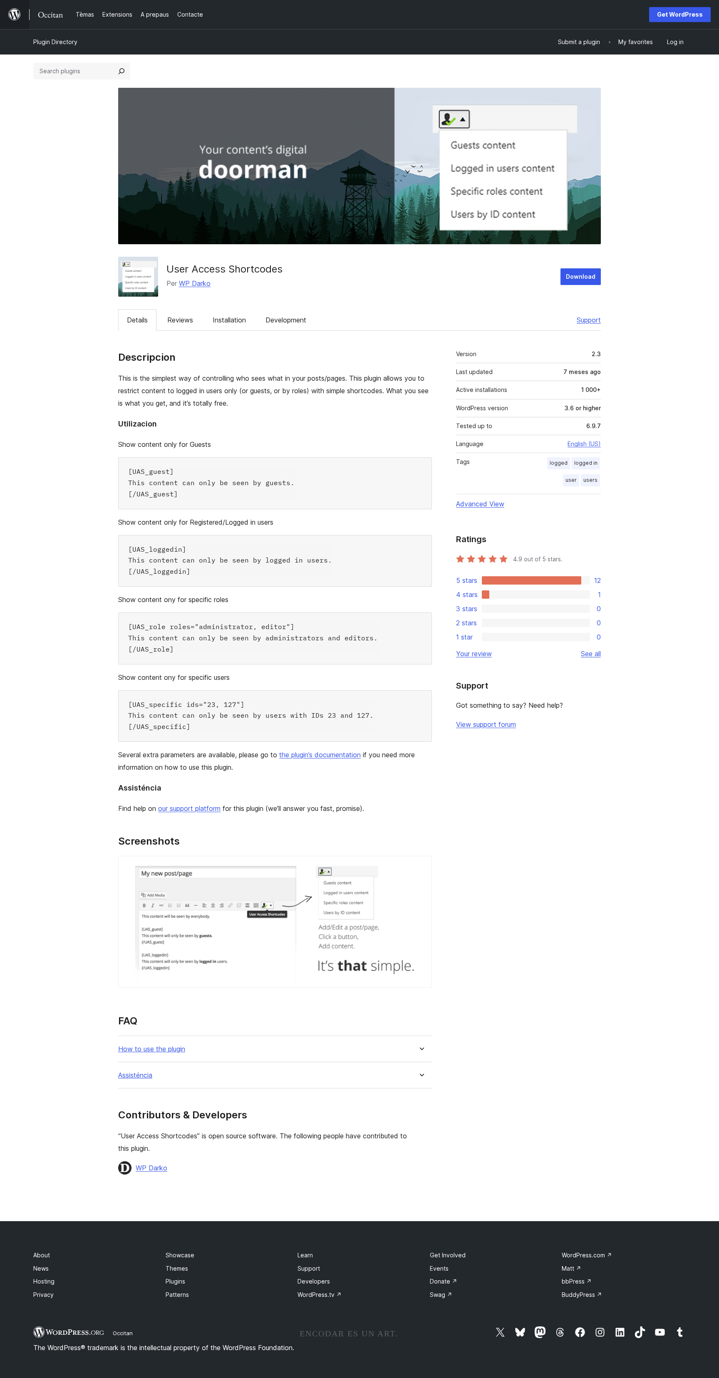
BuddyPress (582, 1294)
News (41, 1268)
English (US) (584, 443)
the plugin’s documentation (320, 755)
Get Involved (448, 1255)
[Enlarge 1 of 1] (421, 867)
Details (137, 320)
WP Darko (195, 283)
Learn (305, 1255)
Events (439, 1268)
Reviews (180, 320)
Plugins (175, 1281)
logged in (586, 463)
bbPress (577, 1281)
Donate (443, 1281)
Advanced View (480, 504)
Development (285, 320)
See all (591, 653)
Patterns (177, 1294)
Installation (229, 320)
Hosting (44, 1281)
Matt (571, 1268)
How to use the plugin (151, 1049)
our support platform (189, 808)
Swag (441, 1294)
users (590, 480)
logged (559, 463)
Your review (474, 653)
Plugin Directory (55, 41)
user (571, 480)
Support (589, 320)
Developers (314, 1281)
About (41, 1255)
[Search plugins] (121, 71)
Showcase (180, 1255)
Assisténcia (135, 1075)
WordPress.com (587, 1255)
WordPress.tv (320, 1294)
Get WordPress (680, 14)
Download (580, 276)
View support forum (486, 724)
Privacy (43, 1294)
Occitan (123, 1333)
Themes (177, 1268)
